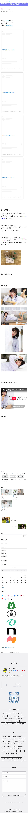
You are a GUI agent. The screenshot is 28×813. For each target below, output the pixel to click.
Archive (15, 802)
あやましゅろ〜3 (18, 496)
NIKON (9, 746)
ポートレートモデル (21, 756)
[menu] (26, 1)
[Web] (10, 670)
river (20, 748)
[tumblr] (20, 670)
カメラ (10, 716)
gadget (16, 741)
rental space (5, 748)
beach (10, 736)
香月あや (7, 20)
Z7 (23, 751)
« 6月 (3, 587)
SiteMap (19, 802)
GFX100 (22, 741)
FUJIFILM (10, 741)
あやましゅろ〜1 (5, 496)
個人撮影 (10, 721)
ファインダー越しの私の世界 (8, 756)
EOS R (4, 741)
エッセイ (4, 716)
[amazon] (10, 672)
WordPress (22, 811)
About (6, 802)
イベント (10, 713)
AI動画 (4, 713)
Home (2, 652)
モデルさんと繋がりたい (16, 758)
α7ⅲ (13, 753)
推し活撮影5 (4, 544)
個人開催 (16, 721)
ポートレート (12, 718)
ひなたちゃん (15, 526)
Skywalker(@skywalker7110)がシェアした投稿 (12, 68)
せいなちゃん (13, 520)
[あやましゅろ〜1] (6, 492)
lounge (16, 743)
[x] (12, 670)
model (4, 746)
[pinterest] (24, 670)
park (14, 746)
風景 (8, 725)
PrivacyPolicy (10, 802)
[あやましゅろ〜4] (6, 503)
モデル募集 (5, 760)
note (22, 802)
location (10, 743)
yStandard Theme (7, 811)
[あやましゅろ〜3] (18, 492)
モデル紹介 (20, 718)
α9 (17, 753)
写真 (6, 652)
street (9, 751)
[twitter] (14, 670)
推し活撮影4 (4, 547)
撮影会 (8, 723)
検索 (2, 533)
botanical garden (17, 736)
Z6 (19, 751)
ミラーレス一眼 (6, 758)
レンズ (4, 721)
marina (22, 743)
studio (14, 751)
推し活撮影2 (4, 553)
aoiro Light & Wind (16, 809)
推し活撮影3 (4, 550)
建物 (3, 723)
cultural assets (22, 738)
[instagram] (18, 670)
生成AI (24, 760)
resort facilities (13, 748)
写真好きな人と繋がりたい (15, 760)
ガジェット (17, 716)
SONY (4, 751)
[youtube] (22, 670)
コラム (23, 716)
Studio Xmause (8, 25)
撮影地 (14, 723)
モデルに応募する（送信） (14, 795)
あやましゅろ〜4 (5, 507)
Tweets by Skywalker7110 (7, 647)
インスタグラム (10, 11)
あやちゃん (17, 652)
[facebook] (16, 670)
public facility (20, 746)
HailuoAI (4, 743)
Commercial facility (12, 738)
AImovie (4, 736)
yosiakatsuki (14, 811)
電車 (3, 725)
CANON (4, 738)
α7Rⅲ (7, 753)
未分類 (19, 723)
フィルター (5, 718)
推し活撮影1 (4, 556)
